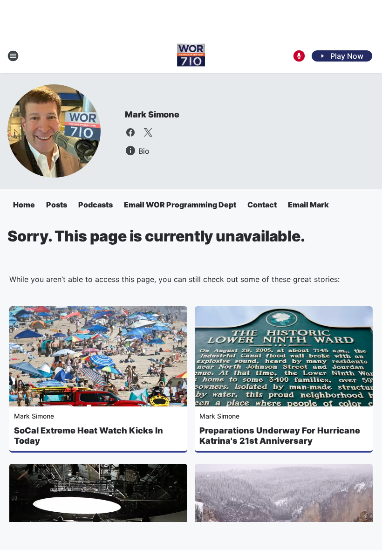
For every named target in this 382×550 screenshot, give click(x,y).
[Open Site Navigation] (13, 56)
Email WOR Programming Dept (180, 204)
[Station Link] (191, 56)
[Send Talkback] (299, 56)
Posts (56, 204)
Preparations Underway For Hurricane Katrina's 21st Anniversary (279, 436)
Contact (262, 204)
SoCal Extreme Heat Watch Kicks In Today (88, 436)
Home (24, 204)
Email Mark (308, 204)
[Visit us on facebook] (130, 132)
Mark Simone (152, 114)
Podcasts (95, 204)
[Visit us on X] (148, 132)
